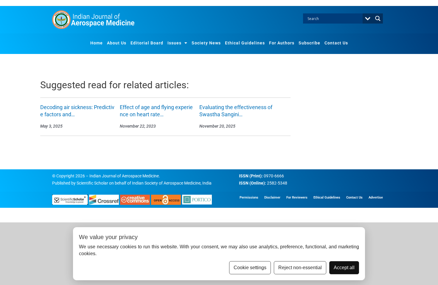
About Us (116, 43)
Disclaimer (272, 197)
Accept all (344, 267)
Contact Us (336, 43)
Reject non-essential (300, 267)
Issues (174, 43)
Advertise (376, 197)
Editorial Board (147, 43)
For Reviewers (296, 197)
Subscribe (309, 43)
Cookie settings (250, 267)
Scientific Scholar (92, 183)
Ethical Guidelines (245, 43)
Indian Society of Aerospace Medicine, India (172, 183)
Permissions (249, 197)
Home (96, 43)
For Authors (281, 43)
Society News (206, 43)
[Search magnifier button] (378, 18)
